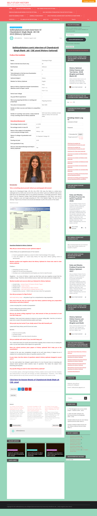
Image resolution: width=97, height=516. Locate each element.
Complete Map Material (74, 371)
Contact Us (56, 19)
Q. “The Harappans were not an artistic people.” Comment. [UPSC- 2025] (77, 409)
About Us (45, 19)
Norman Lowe (39, 289)
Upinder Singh (24, 284)
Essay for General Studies (16, 15)
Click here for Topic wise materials (76, 151)
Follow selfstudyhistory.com (76, 39)
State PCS (11, 19)
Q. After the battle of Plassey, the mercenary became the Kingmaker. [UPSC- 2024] (76, 415)
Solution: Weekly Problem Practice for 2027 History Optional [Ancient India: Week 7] (77, 426)
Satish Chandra (25, 286)
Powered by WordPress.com (49, 506)
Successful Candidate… (75, 436)
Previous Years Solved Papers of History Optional (23, 12)
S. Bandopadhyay (25, 287)
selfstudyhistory (18, 38)
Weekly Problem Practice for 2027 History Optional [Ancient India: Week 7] (78, 420)
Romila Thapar (39, 284)
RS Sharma (31, 284)
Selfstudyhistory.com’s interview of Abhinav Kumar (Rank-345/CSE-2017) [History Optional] (55, 454)
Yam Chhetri (69, 506)
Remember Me (73, 134)
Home (10, 8)
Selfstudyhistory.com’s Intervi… (77, 437)
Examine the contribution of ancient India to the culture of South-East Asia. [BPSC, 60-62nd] (16, 454)
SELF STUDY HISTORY (18, 2)
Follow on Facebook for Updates (78, 50)
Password (70, 127)
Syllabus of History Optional (28, 19)
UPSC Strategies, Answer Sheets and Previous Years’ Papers (63, 15)
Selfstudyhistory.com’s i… (75, 441)
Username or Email (72, 122)
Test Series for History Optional (46, 8)
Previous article (16, 425)
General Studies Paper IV (36, 15)
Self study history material (28, 289)
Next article (56, 425)
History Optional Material (23, 8)
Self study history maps (16, 297)
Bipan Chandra (34, 287)
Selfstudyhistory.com (16, 27)
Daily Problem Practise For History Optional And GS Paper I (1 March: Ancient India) (35, 454)
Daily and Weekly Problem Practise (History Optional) (58, 12)
